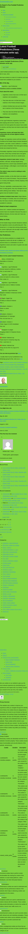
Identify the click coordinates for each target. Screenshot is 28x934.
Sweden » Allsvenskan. (9, 596)
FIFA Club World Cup (8, 567)
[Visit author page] (3, 383)
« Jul (1, 537)
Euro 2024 (5, 558)
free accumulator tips (10, 364)
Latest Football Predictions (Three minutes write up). (13, 58)
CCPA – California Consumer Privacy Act (16, 671)
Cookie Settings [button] (4, 694)
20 (5, 529)
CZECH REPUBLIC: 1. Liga (10, 549)
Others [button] (2, 922)
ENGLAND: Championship (10, 552)
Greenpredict (6, 66)
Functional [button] (3, 869)
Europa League (7, 563)
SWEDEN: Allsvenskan (9, 598)
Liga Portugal (6, 576)
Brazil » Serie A (7, 547)
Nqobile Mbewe (7, 498)
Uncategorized (7, 607)
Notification (6, 587)
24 (1, 532)
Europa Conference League (10, 561)
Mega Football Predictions (10, 578)
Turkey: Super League (9, 603)
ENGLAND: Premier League (10, 556)
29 (9, 532)
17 (1, 529)
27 (5, 532)
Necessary (4, 734)
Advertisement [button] (4, 908)
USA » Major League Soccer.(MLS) (12, 609)
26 (4, 532)
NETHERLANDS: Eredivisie (10, 583)
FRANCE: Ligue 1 (7, 569)
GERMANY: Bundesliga (9, 572)
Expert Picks (6, 565)
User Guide (8, 675)
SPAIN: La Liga (7, 594)
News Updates (7, 673)
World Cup (5, 611)
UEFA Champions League (10, 605)
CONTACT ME (7, 679)
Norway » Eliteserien (8, 585)
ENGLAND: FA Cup (8, 554)
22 (9, 529)
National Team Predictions (10, 580)
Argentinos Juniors (8, 362)
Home (4, 653)
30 (10, 532)
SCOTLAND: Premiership (10, 591)
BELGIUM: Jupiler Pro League (11, 545)
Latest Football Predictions (17, 367)
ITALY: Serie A (7, 574)
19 (4, 529)
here (19, 353)
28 (7, 532)
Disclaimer (8, 677)
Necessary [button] (3, 732)
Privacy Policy (6, 668)
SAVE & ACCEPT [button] (5, 933)
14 (7, 527)
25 (2, 532)
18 (2, 529)
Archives (2, 617)
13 (5, 527)
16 (10, 527)
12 (4, 527)
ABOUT (5, 655)
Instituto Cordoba (4, 367)
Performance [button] (3, 882)
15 (9, 527)
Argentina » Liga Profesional (9, 68)
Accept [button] (11, 694)
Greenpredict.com (6, 1)
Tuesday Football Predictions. (8, 427)
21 (7, 529)
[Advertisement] (14, 635)
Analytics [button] (2, 895)
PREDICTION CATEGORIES (11, 657)
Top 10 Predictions (8, 600)
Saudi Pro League (8, 589)
